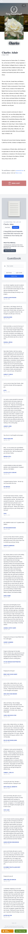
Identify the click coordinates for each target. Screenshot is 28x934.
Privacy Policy (10, 927)
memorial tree (20, 170)
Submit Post (14, 276)
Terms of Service (18, 927)
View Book (7, 227)
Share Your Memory (10, 250)
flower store (19, 173)
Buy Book (15, 227)
